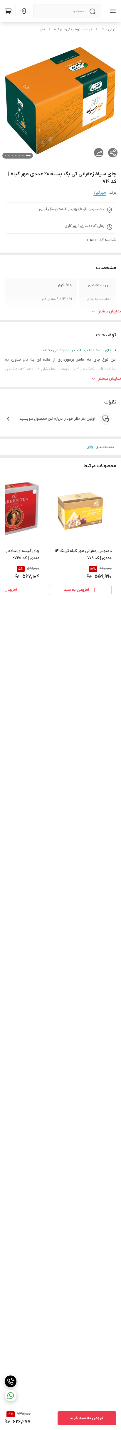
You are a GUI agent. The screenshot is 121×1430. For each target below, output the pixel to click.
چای (42, 29)
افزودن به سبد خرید (87, 1418)
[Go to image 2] (22, 155)
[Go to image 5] (12, 155)
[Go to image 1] (28, 155)
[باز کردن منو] (111, 11)
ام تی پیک (108, 29)
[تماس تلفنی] (10, 1381)
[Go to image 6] (8, 155)
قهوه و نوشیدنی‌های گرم (73, 29)
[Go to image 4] (15, 155)
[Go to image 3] (19, 155)
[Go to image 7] (5, 155)
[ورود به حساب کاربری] (23, 11)
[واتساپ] (10, 1395)
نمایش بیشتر (109, 311)
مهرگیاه (99, 192)
